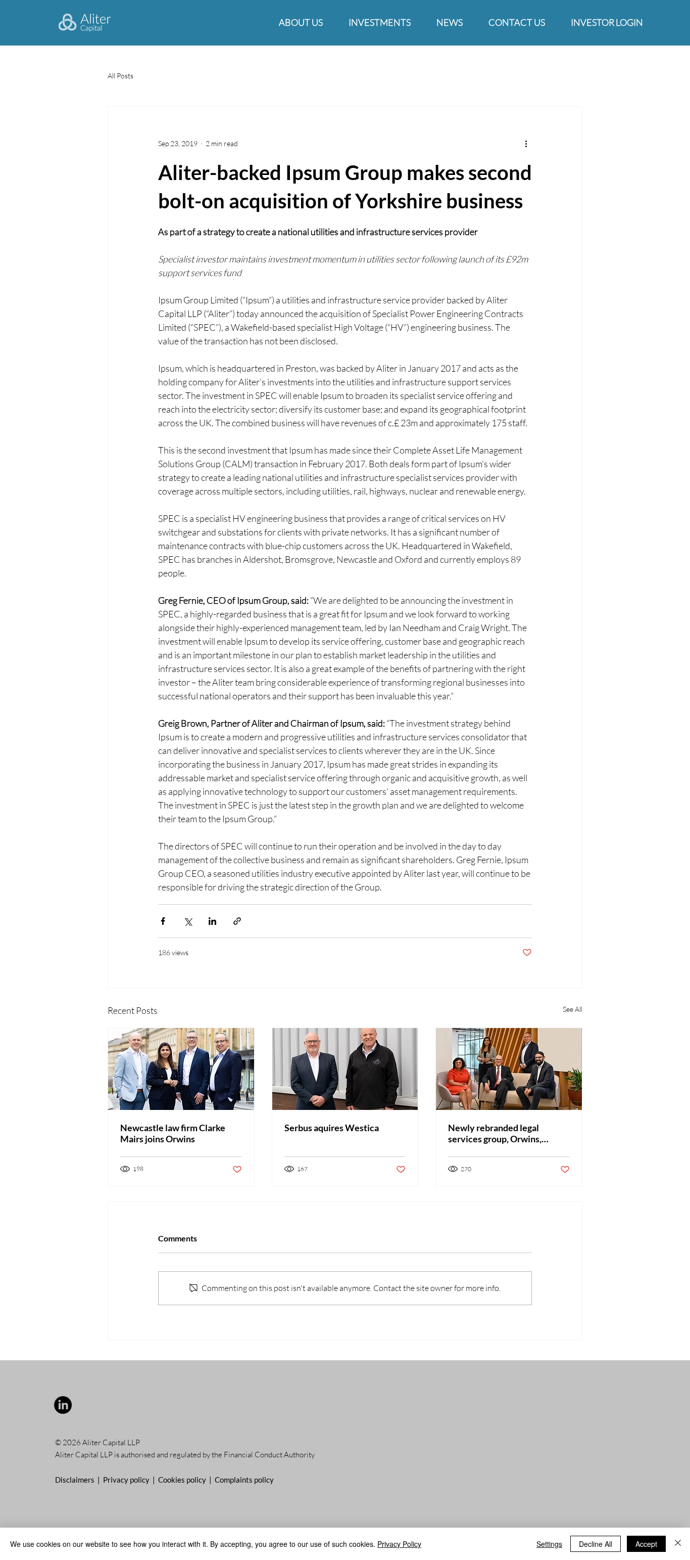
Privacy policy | (130, 1479)
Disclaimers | (79, 1479)
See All (572, 1009)
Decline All (595, 1544)
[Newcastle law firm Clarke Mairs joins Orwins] (181, 1069)
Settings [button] (549, 1544)
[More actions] (526, 143)
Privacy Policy (399, 1544)
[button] (300, 22)
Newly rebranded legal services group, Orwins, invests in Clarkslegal (494, 1133)
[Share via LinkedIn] (212, 921)
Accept (646, 1544)
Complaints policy (244, 1479)
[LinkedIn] (63, 1405)
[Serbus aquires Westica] (345, 1069)
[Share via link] (237, 921)
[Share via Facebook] (163, 921)
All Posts (120, 75)
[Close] (678, 1544)
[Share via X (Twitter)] (187, 921)
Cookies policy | (186, 1479)
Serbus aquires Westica (331, 1127)
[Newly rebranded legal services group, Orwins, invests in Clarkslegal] (509, 1069)
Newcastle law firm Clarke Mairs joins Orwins (172, 1133)
